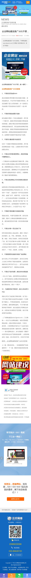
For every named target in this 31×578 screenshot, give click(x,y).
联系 (27, 576)
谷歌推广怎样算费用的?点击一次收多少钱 (15, 398)
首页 (4, 576)
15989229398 (15, 544)
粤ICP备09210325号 (16, 565)
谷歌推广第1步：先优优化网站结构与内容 (15, 395)
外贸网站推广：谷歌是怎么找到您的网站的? (15, 401)
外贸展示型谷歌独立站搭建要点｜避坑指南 (15, 407)
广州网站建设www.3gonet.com (13, 317)
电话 (11, 576)
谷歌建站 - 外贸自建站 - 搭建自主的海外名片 (16, 410)
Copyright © (9, 563)
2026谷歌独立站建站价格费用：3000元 (14, 404)
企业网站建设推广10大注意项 (11, 40)
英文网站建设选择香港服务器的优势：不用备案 (16, 417)
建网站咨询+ (15, 499)
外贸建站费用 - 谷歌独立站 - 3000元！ (14, 414)
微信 (19, 576)
